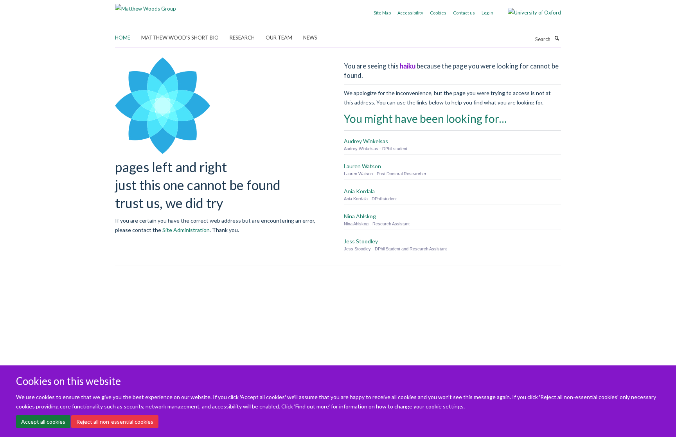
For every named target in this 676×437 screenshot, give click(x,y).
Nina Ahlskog (360, 216)
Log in (487, 12)
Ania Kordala (359, 191)
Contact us (464, 12)
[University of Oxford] (528, 12)
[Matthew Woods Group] (145, 6)
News (310, 37)
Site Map (382, 12)
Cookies (438, 12)
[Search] (556, 38)
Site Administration (186, 230)
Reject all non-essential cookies (114, 421)
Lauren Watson (362, 166)
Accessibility (410, 12)
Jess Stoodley (361, 241)
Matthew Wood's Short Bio (180, 37)
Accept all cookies (43, 421)
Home (122, 37)
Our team (279, 37)
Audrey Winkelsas (366, 141)
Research (242, 37)
